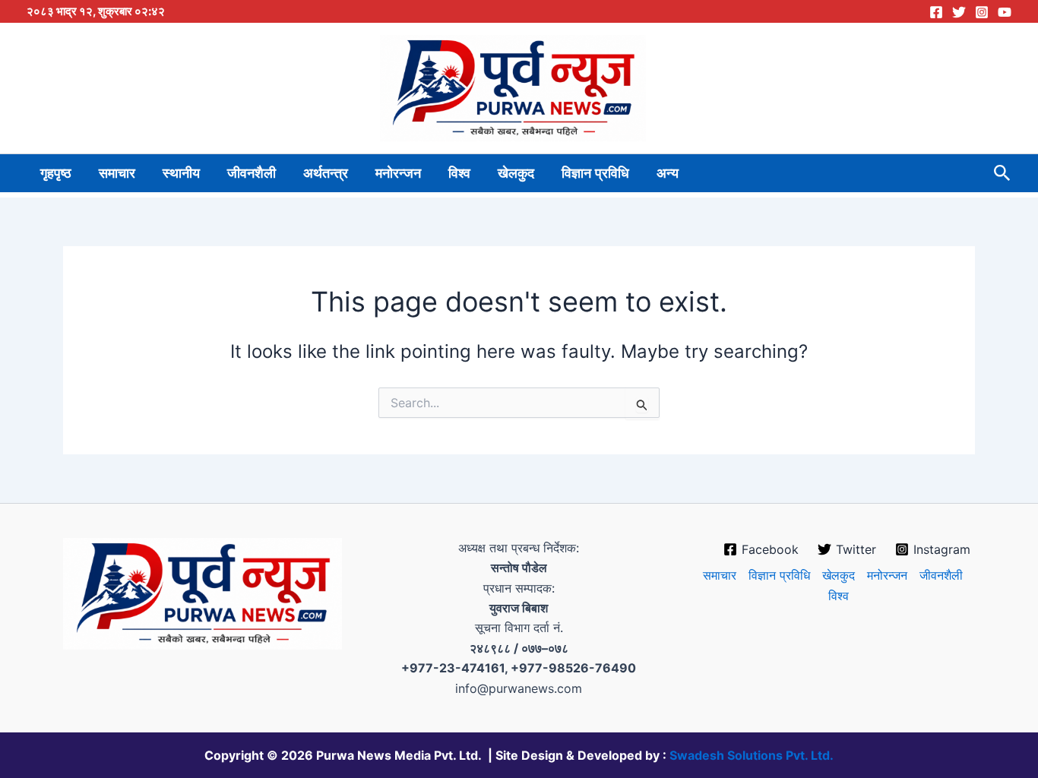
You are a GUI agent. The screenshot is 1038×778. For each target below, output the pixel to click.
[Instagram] (982, 12)
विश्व (459, 173)
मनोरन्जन (398, 173)
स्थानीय (181, 173)
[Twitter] (959, 12)
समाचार (117, 173)
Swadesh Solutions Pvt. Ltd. (751, 755)
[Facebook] (936, 12)
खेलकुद (516, 173)
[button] (1002, 173)
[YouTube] (1004, 12)
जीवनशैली (251, 173)
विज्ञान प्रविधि (595, 173)
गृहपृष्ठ (55, 173)
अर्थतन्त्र (325, 173)
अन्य (668, 173)
